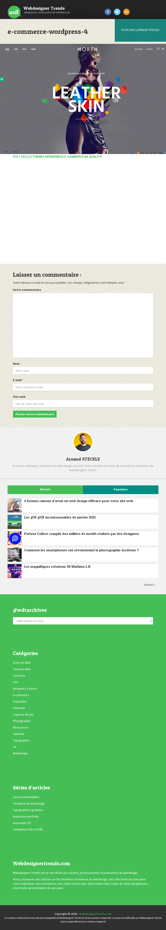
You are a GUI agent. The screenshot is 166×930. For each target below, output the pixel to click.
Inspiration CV (21, 823)
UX (14, 747)
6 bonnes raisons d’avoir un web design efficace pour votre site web (78, 501)
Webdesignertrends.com (95, 914)
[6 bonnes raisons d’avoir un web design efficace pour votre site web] (15, 505)
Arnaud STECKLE (148, 30)
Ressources (21, 728)
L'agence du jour (23, 715)
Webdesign (20, 753)
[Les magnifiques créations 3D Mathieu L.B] (15, 571)
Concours (19, 676)
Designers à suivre (25, 689)
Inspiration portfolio (26, 816)
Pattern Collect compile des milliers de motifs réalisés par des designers (81, 533)
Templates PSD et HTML (28, 829)
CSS (15, 682)
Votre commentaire (27, 290)
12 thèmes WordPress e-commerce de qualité (65, 156)
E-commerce (21, 695)
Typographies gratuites (28, 810)
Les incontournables (26, 797)
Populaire (121, 489)
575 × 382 (19, 156)
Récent (45, 489)
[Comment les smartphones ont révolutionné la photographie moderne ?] (15, 555)
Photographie (22, 721)
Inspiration (20, 702)
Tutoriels (18, 734)
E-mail (17, 380)
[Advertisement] (83, 214)
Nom (16, 364)
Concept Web (21, 669)
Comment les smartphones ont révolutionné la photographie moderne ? (81, 550)
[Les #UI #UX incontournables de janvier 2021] (15, 522)
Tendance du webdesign (29, 803)
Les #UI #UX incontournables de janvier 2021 (60, 517)
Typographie (21, 740)
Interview (19, 708)
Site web (19, 397)
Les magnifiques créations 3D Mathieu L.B (57, 566)
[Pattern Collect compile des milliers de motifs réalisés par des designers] (15, 538)
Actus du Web (22, 663)
